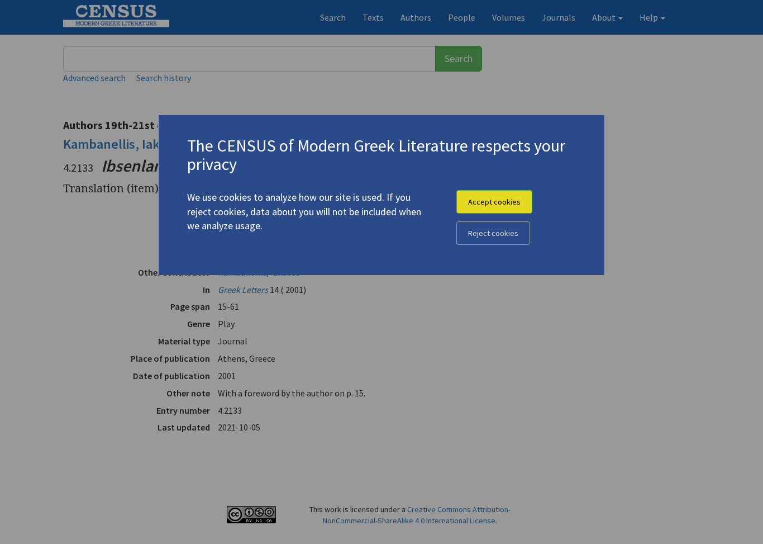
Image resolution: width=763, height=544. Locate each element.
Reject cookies (493, 233)
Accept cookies (494, 202)
